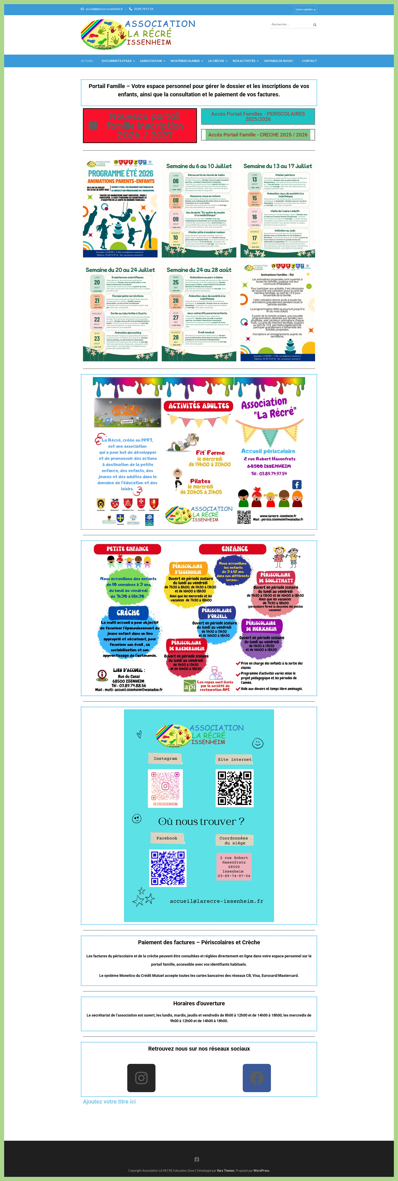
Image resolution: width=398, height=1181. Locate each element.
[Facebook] (257, 1078)
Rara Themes (225, 1170)
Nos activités (244, 61)
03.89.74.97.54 (143, 9)
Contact (309, 61)
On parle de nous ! (278, 61)
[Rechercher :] (291, 24)
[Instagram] (141, 1078)
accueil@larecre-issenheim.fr (104, 9)
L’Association (151, 61)
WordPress (261, 1170)
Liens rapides (304, 9)
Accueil (87, 61)
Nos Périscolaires (185, 61)
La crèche (216, 61)
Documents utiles (116, 61)
